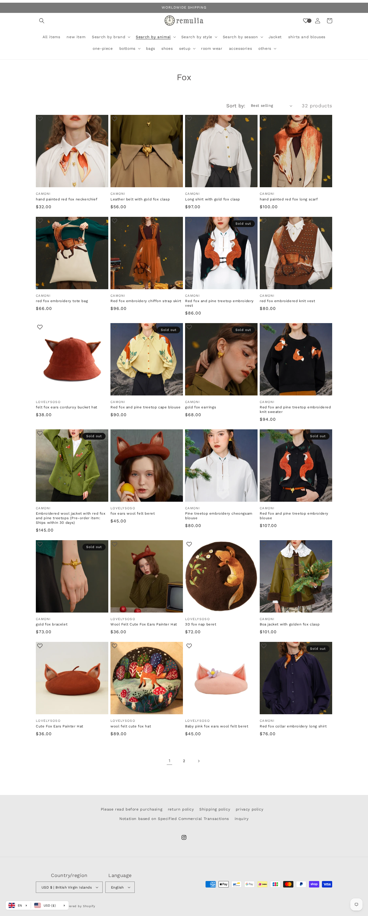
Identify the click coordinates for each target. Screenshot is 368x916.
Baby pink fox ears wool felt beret (216, 726)
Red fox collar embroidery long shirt (293, 726)
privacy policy (249, 809)
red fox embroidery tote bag (62, 301)
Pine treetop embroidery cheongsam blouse (218, 515)
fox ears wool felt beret (132, 513)
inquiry (242, 818)
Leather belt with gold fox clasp (140, 199)
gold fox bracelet (51, 624)
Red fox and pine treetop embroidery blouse (294, 515)
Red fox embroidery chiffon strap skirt (145, 301)
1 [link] (170, 760)
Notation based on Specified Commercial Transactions (174, 818)
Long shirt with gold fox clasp (212, 199)
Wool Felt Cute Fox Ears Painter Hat (143, 624)
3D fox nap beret (200, 624)
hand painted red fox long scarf (289, 199)
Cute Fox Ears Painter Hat (59, 726)
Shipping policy (214, 809)
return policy (181, 809)
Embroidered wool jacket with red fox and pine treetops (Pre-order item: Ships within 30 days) (71, 518)
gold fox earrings (200, 407)
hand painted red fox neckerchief (66, 199)
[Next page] (198, 761)
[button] (42, 21)
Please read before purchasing (131, 809)
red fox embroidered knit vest (287, 301)
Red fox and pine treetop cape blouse (145, 407)
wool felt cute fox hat (130, 726)
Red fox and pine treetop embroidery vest (219, 303)
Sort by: (235, 105)
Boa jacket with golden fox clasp (290, 624)
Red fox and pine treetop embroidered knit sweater (295, 409)
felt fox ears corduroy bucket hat (66, 407)
